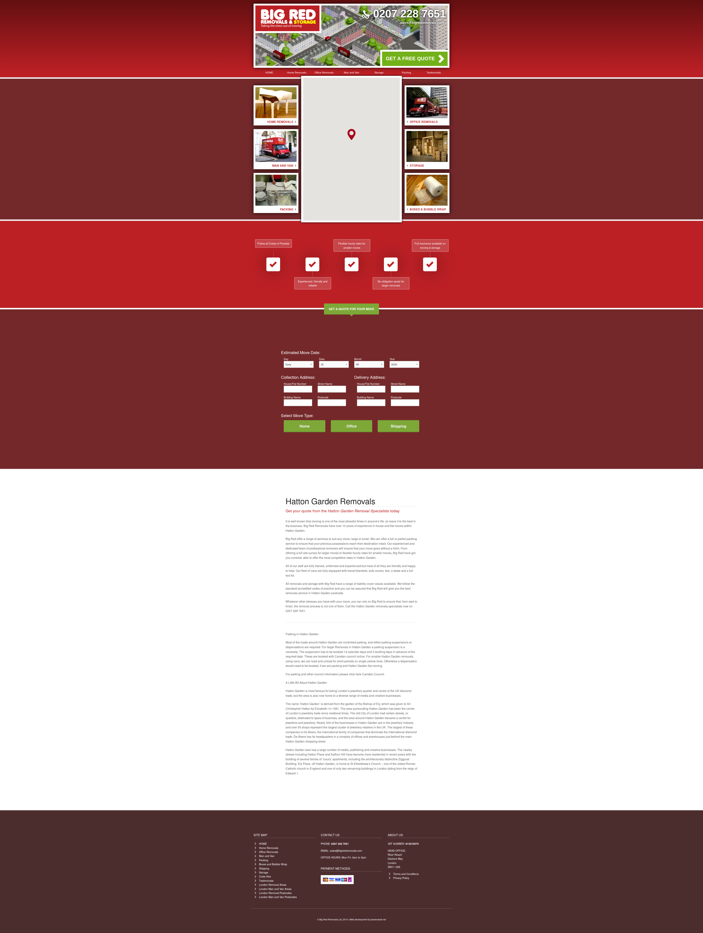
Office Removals (324, 72)
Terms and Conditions (406, 874)
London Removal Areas (272, 884)
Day (286, 359)
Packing (406, 72)
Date (322, 359)
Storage (379, 72)
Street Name (325, 384)
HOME (269, 72)
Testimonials (434, 72)
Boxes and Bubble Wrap (273, 864)
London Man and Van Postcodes (278, 897)
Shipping (264, 868)
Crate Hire (265, 876)
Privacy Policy (401, 878)
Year (392, 359)
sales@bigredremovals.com (422, 23)
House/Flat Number (295, 384)
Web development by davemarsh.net (367, 919)
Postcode (323, 397)
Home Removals (296, 72)
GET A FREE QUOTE (410, 58)
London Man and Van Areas (275, 889)
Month (358, 359)
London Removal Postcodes (275, 893)
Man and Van (351, 72)
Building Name (292, 397)
